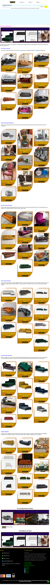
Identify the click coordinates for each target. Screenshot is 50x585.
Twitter (26, 569)
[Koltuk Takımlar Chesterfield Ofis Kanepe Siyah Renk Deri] (8, 86)
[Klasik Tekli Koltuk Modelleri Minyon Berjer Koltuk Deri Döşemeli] (25, 148)
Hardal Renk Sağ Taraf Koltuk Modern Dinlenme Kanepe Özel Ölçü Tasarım (25, 395)
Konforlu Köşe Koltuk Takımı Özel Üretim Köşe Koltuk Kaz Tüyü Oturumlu (42, 316)
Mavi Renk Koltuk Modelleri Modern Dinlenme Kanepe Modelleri (41, 399)
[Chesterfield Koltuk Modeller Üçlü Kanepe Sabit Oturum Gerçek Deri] (8, 259)
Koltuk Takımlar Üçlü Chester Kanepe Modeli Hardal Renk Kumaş (8, 246)
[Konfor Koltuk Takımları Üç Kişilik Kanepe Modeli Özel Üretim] (41, 491)
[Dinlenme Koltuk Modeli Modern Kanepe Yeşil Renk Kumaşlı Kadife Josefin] (25, 371)
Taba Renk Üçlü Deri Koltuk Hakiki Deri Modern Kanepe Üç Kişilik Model (41, 454)
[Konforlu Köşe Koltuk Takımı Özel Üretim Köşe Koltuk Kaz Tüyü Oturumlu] (41, 314)
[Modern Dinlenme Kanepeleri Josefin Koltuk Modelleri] (8, 422)
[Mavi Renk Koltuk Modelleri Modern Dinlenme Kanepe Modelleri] (41, 397)
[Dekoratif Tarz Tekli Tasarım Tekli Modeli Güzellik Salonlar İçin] (41, 177)
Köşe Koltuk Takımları (6, 280)
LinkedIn (27, 571)
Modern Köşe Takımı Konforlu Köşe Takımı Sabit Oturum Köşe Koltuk (41, 331)
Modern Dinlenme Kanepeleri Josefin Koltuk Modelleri (9, 424)
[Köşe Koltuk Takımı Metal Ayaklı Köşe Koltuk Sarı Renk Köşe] (25, 338)
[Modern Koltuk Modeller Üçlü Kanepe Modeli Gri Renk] (25, 498)
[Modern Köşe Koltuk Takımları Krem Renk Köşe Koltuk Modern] (8, 296)
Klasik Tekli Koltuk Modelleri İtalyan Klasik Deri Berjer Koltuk (32, 29)
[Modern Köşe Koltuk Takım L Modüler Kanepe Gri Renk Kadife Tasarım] (25, 297)
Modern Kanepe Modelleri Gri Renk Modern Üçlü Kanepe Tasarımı (8, 29)
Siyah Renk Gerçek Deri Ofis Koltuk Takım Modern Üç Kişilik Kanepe (41, 64)
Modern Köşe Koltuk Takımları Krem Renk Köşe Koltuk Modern (8, 298)
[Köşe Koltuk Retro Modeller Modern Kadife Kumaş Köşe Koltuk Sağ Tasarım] (8, 315)
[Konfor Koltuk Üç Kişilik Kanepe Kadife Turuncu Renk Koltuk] (25, 467)
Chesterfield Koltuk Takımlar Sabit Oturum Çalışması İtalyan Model (25, 223)
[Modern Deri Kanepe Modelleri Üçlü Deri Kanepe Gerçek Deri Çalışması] (41, 103)
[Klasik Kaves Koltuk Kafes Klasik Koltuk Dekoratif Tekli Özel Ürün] (41, 161)
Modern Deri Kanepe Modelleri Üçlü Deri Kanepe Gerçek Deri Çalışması (41, 105)
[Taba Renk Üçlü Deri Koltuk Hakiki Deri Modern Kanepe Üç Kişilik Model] (41, 452)
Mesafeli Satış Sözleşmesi (29, 565)
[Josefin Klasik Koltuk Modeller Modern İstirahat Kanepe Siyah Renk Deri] (8, 407)
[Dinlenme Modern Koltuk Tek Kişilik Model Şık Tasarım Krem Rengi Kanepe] (41, 416)
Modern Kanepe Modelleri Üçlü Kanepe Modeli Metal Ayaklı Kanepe (41, 475)
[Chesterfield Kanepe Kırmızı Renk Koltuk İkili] (25, 83)
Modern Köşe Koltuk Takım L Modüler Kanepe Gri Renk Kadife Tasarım (25, 300)
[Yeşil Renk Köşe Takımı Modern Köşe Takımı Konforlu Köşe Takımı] (41, 346)
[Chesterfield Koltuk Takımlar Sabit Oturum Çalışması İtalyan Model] (25, 220)
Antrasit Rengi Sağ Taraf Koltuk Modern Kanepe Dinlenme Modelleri (25, 416)
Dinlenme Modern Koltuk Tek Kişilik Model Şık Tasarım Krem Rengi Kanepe (41, 418)
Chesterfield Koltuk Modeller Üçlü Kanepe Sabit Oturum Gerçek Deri (9, 262)
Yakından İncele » (8, 70)
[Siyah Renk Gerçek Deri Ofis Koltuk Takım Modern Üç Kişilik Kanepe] (41, 61)
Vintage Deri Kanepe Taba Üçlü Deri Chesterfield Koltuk (41, 263)
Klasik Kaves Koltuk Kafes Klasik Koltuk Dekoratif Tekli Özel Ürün (42, 163)
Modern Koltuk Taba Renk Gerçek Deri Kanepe (25, 70)
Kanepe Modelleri (5, 431)
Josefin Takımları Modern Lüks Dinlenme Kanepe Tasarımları (8, 373)
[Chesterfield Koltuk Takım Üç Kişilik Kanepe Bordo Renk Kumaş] (25, 113)
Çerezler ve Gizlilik (28, 563)
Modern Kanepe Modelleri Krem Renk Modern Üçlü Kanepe (20, 29)
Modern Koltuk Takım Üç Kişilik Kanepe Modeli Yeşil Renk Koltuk (25, 274)
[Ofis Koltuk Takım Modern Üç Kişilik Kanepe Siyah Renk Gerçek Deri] (8, 65)
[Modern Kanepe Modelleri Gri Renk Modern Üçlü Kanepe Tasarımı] (8, 490)
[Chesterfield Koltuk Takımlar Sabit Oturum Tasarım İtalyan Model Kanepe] (25, 237)
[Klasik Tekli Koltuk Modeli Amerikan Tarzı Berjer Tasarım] (25, 186)
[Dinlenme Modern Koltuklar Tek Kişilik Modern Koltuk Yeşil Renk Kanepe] (8, 389)
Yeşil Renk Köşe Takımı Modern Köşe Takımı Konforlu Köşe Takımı (41, 348)
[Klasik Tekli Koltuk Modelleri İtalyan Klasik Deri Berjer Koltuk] (8, 155)
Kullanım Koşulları (27, 562)
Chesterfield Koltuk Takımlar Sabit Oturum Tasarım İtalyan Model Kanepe (25, 239)
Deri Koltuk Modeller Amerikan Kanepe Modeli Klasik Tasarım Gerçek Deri (25, 254)
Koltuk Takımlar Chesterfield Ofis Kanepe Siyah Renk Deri (9, 88)
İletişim (38, 2)
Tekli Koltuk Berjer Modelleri (7, 122)
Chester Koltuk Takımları (6, 205)
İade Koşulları (27, 566)
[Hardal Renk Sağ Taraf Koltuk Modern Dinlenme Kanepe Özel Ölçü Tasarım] (25, 392)
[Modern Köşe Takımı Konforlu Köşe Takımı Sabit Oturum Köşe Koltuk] (41, 328)
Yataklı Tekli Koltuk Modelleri (9, 141)
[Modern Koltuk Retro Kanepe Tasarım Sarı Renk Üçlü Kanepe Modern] (8, 447)
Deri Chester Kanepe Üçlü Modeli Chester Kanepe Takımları (41, 246)
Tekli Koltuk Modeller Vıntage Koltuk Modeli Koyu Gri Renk (41, 143)
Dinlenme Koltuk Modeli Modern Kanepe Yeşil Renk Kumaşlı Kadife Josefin (25, 373)
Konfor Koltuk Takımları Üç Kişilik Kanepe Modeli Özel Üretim (42, 494)
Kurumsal (21, 2)
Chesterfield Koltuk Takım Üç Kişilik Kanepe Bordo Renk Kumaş (25, 116)
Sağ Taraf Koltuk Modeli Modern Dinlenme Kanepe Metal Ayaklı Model (41, 378)
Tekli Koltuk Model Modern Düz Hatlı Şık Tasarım (8, 198)
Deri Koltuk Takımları (5, 48)
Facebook (27, 568)
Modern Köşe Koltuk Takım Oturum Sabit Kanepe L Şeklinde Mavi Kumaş (8, 334)
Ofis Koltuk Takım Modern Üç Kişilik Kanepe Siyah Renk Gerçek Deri (9, 67)
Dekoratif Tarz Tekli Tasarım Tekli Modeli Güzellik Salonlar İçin (41, 179)
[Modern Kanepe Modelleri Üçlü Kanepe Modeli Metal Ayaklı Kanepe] (41, 473)
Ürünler (30, 2)
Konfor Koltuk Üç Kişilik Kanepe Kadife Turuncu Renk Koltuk (25, 469)
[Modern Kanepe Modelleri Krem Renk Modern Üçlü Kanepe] (8, 469)
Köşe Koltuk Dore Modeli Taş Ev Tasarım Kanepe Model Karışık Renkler (25, 319)
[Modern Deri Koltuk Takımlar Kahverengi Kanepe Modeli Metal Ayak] (25, 98)
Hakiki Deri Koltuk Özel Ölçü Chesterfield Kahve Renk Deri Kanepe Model (41, 84)
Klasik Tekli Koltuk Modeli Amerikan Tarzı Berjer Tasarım (25, 188)
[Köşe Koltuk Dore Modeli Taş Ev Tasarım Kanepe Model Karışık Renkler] (25, 316)
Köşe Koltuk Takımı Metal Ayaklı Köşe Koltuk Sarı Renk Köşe (25, 340)
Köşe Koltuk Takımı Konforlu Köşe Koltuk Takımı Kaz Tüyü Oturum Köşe (41, 300)
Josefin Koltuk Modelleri (6, 355)
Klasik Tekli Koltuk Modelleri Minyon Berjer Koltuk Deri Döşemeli (25, 150)
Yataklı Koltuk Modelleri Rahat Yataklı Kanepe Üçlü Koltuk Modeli (25, 449)
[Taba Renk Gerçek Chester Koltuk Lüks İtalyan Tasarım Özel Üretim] (8, 223)
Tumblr (26, 572)
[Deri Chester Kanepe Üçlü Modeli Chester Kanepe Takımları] (41, 244)
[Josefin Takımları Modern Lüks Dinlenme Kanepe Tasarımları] (8, 371)
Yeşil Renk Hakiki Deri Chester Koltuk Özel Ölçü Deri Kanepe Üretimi (8, 512)
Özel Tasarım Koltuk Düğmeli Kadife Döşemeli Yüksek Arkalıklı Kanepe (41, 228)
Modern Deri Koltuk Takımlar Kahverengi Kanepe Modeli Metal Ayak (25, 101)
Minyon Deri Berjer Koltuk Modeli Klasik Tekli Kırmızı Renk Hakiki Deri (9, 182)
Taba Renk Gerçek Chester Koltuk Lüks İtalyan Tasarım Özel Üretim (9, 226)
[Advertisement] (25, 16)
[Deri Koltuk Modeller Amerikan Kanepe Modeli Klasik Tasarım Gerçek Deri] (25, 252)
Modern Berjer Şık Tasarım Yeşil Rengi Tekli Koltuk (25, 167)
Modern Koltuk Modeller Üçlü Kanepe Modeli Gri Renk (25, 501)
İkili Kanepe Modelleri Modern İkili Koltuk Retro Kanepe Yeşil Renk (25, 485)
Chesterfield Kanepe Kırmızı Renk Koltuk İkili (25, 85)
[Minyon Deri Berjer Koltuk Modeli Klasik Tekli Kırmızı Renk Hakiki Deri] (8, 179)
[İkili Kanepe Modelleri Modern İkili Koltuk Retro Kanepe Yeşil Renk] (25, 483)
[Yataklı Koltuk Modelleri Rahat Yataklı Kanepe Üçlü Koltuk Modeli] (25, 447)
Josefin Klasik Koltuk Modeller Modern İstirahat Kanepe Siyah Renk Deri (8, 409)
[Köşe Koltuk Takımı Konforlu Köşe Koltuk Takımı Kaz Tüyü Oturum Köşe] (41, 297)
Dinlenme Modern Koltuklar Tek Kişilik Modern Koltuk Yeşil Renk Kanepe (9, 391)
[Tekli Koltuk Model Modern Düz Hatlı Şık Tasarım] (8, 196)
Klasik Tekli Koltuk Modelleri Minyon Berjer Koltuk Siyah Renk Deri (21, 512)
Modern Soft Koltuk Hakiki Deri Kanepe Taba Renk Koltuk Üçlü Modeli (8, 106)
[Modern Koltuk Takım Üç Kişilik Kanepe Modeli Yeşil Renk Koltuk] (25, 271)
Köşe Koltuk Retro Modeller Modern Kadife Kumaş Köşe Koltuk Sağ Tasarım (8, 317)
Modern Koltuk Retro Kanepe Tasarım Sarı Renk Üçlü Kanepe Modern (8, 449)
